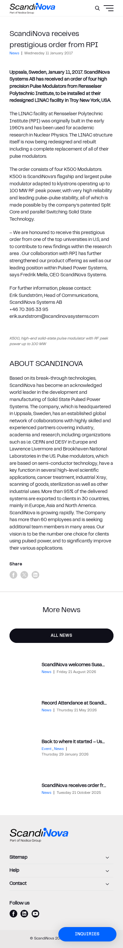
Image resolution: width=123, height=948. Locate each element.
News (15, 53)
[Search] (97, 8)
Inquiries (87, 934)
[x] (24, 575)
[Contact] (61, 884)
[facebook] (13, 575)
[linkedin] (35, 575)
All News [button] (61, 635)
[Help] (61, 870)
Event (47, 749)
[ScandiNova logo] (32, 8)
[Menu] (96, 24)
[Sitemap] (61, 857)
